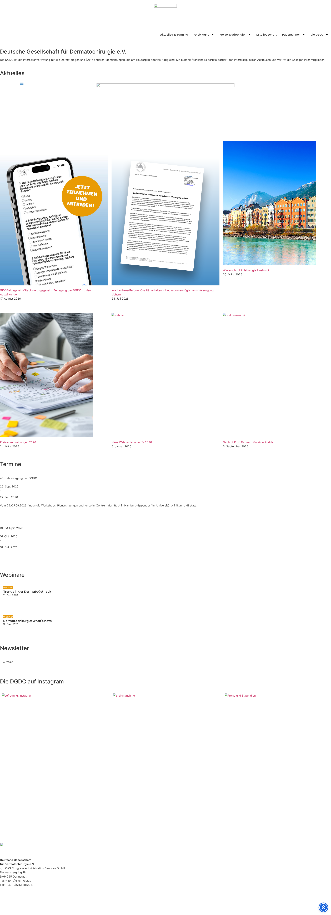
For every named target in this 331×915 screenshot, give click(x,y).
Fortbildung (201, 35)
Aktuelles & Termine (174, 35)
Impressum (7, 895)
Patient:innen (291, 35)
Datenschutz (8, 900)
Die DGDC (317, 35)
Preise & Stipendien (232, 35)
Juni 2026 (6, 662)
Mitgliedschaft (266, 35)
